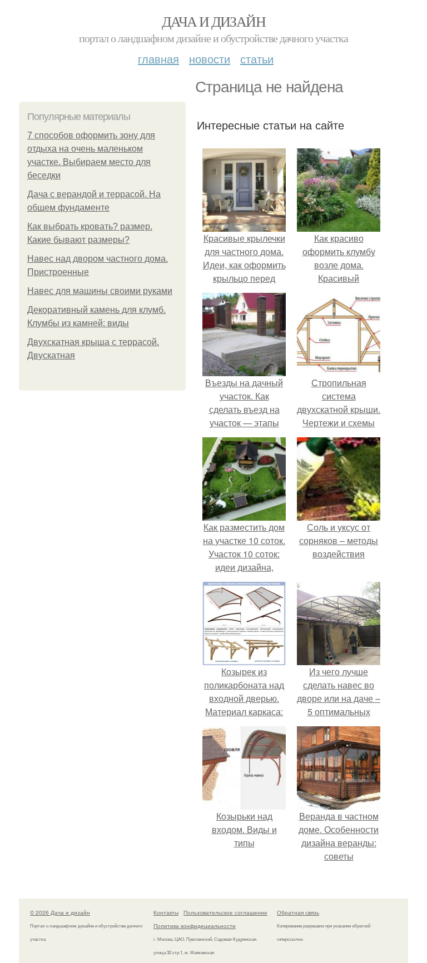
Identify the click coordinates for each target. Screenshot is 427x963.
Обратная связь (298, 912)
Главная (158, 59)
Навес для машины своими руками (99, 291)
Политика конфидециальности (194, 926)
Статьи (257, 59)
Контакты (165, 912)
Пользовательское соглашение (225, 912)
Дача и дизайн (213, 21)
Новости (209, 59)
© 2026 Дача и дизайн (60, 912)
